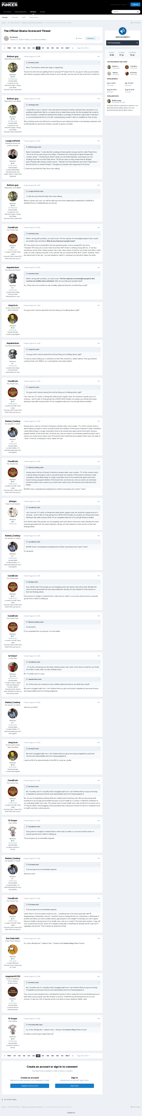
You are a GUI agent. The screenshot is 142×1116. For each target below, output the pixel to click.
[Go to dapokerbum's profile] (13, 278)
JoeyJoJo (13, 305)
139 (52, 48)
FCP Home (7, 12)
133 (24, 48)
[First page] (4, 48)
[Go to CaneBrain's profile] (13, 238)
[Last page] (72, 48)
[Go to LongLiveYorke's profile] (13, 154)
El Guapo (12, 820)
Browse (33, 12)
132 (19, 48)
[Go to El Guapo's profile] (13, 832)
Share (79, 38)
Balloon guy (13, 56)
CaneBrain (13, 227)
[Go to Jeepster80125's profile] (13, 992)
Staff (23, 17)
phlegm (13, 501)
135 (33, 48)
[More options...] (98, 56)
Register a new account (30, 1086)
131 (15, 48)
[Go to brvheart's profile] (13, 667)
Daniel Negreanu (21, 12)
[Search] (137, 11)
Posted (32, 56)
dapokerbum (13, 267)
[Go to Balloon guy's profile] (13, 67)
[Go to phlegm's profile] (13, 512)
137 (43, 48)
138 (47, 48)
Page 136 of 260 (83, 48)
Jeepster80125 (12, 976)
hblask (15, 37)
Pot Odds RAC (13, 938)
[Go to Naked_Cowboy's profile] (13, 432)
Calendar (15, 17)
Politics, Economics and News (35, 39)
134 (29, 48)
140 (57, 48)
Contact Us (71, 1113)
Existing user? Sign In (119, 4)
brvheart (12, 656)
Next (68, 48)
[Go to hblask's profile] (6, 38)
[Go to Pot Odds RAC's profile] (13, 949)
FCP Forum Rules (114, 43)
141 (62, 48)
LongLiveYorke (13, 141)
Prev (9, 48)
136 (38, 48)
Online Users (33, 17)
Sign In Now (75, 1086)
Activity (42, 12)
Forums (5, 17)
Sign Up (135, 4)
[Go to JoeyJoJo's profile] (13, 319)
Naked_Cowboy (12, 421)
